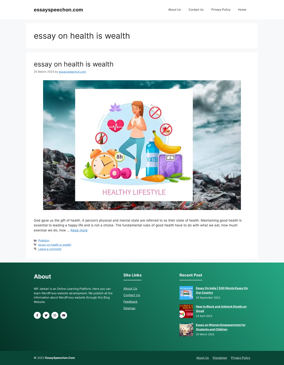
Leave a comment (49, 249)
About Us (174, 9)
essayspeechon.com (58, 10)
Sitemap (129, 308)
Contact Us (196, 9)
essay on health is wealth (74, 64)
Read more (79, 230)
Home (242, 9)
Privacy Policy (220, 9)
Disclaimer (220, 358)
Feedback (130, 302)
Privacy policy (240, 358)
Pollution (43, 240)
